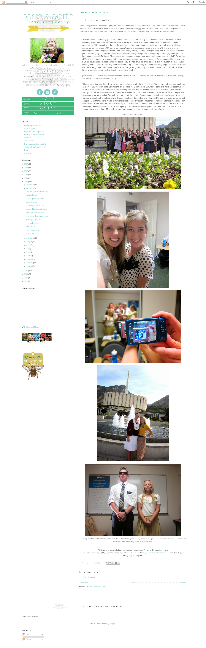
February (29, 263)
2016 (26, 171)
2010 (26, 278)
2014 (26, 178)
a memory (27, 153)
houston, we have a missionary (37, 216)
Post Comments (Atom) (97, 587)
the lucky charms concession (34, 135)
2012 (26, 271)
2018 (26, 164)
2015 (26, 175)
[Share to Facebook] (115, 563)
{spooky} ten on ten (33, 220)
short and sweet (31, 195)
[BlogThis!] (109, 563)
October (29, 188)
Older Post (182, 582)
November (30, 185)
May (28, 252)
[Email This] (107, 563)
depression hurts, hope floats (34, 132)
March (29, 259)
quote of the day (32, 202)
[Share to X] (112, 563)
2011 (26, 274)
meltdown (27, 138)
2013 (26, 182)
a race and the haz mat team (35, 213)
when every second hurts (33, 125)
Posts (27, 635)
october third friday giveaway (36, 209)
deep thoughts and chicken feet (35, 144)
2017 (26, 168)
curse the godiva (29, 129)
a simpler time (29, 141)
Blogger (112, 623)
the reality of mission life (35, 206)
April (28, 256)
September (30, 238)
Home (133, 582)
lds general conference (158, 553)
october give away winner (35, 198)
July (28, 245)
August (29, 242)
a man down (30, 227)
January (29, 266)
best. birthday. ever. (33, 223)
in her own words (32, 230)
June (28, 249)
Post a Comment (89, 577)
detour (26, 150)
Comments (29, 639)
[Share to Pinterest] (118, 563)
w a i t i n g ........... (33, 234)
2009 (26, 281)
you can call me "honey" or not (35, 147)
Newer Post (84, 582)
